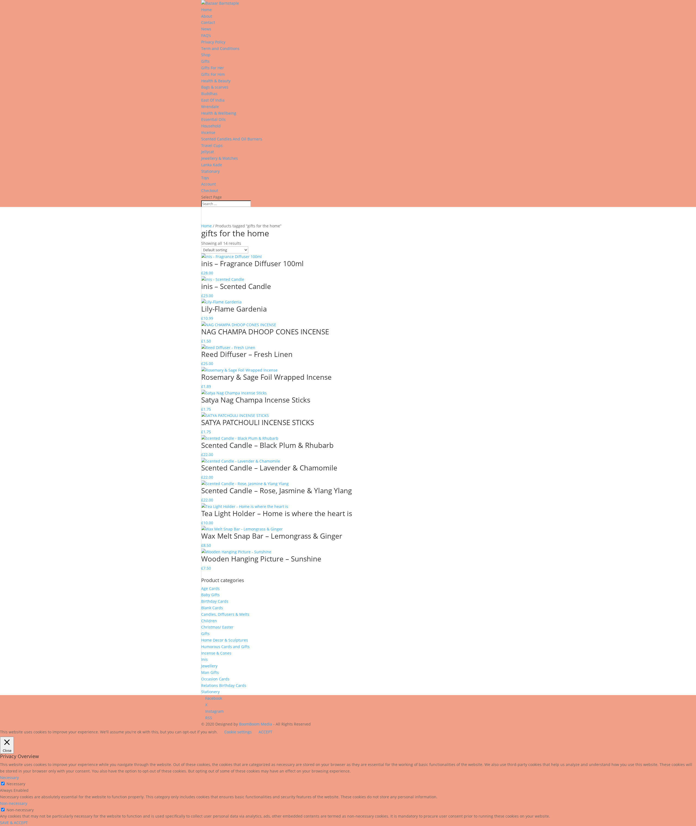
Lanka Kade (212, 164)
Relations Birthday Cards (223, 685)
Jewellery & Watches (219, 158)
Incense (208, 132)
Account (208, 184)
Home (206, 225)
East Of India (213, 100)
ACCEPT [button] (265, 731)
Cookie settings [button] (238, 731)
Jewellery (209, 665)
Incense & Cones (216, 653)
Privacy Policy (213, 42)
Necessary (16, 783)
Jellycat (207, 151)
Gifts (205, 61)
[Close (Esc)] (690, 6)
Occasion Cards (215, 678)
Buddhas (209, 93)
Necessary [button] (9, 777)
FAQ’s (206, 35)
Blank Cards (212, 607)
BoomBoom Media (255, 724)
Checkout (209, 190)
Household (211, 125)
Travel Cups (212, 145)
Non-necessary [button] (13, 803)
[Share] (678, 6)
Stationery (210, 691)
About (206, 16)
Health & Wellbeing (218, 113)
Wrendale (210, 106)
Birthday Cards (214, 601)
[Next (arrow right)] (686, 413)
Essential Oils (213, 119)
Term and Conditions (220, 48)
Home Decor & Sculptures (224, 640)
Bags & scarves (214, 87)
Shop (205, 54)
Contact (208, 22)
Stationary (210, 171)
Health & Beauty (216, 80)
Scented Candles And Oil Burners (231, 139)
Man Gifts (210, 672)
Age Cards (210, 588)
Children (209, 620)
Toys (205, 177)
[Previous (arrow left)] (9, 413)
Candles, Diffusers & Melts (225, 614)
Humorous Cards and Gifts (225, 646)
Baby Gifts (210, 594)
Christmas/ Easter (217, 627)
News (206, 29)
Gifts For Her (212, 67)
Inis (204, 659)
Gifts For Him (213, 74)
